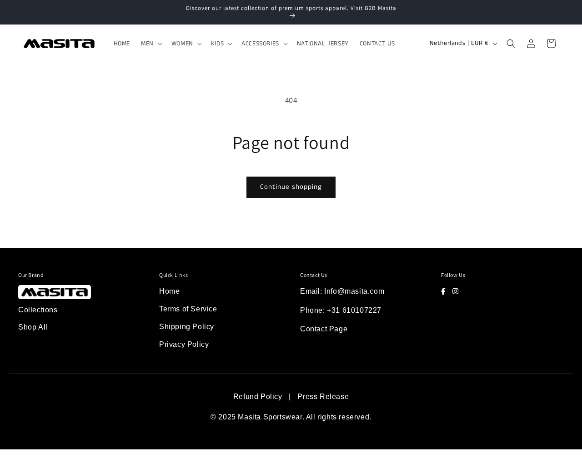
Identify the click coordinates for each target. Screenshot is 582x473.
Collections (38, 310)
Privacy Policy (184, 344)
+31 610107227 (354, 310)
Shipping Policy (186, 326)
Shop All (33, 327)
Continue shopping (291, 187)
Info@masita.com (354, 291)
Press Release (323, 396)
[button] (150, 43)
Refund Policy (257, 396)
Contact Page (323, 329)
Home (169, 291)
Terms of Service (188, 309)
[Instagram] (455, 291)
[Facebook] (443, 291)
